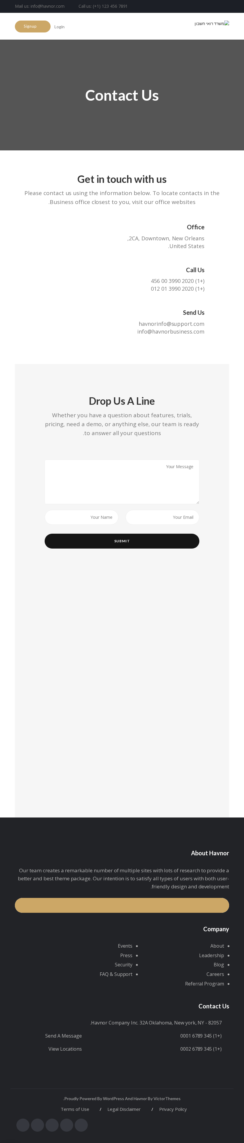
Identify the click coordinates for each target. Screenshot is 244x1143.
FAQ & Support (116, 974)
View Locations (65, 1049)
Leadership (211, 955)
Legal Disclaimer (123, 1109)
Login (59, 26)
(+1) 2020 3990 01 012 (177, 288)
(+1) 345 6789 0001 (201, 1036)
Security (124, 964)
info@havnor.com (48, 6)
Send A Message (63, 1036)
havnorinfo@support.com (171, 323)
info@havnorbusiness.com (170, 331)
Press (126, 955)
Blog (219, 964)
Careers (215, 974)
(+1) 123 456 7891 (110, 6)
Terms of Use (75, 1109)
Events (125, 946)
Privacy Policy (173, 1109)
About (217, 946)
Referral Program (204, 983)
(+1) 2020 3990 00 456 (177, 280)
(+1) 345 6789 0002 (201, 1049)
